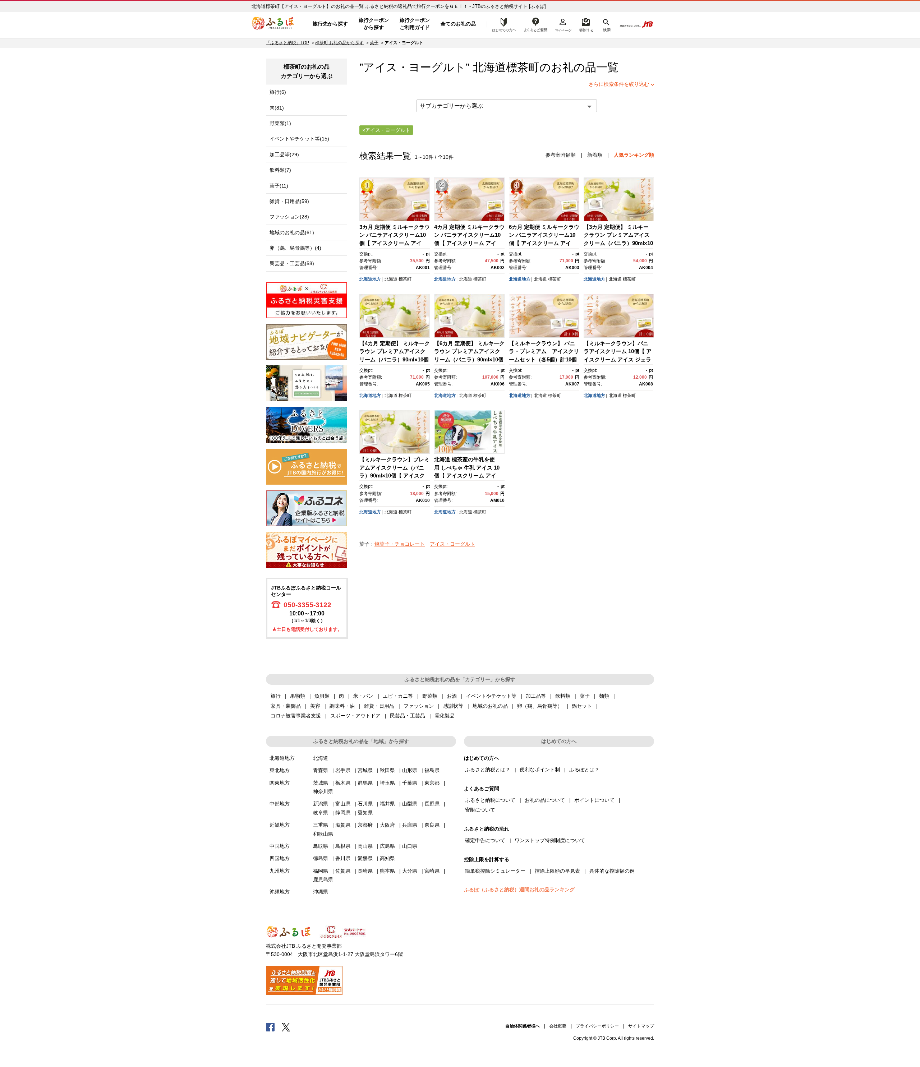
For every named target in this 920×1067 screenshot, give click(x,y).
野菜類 (429, 696)
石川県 (365, 804)
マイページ (563, 24)
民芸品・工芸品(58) (292, 263)
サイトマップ (641, 1026)
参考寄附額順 (561, 155)
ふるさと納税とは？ (487, 769)
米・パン (363, 696)
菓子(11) (279, 186)
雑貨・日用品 (379, 706)
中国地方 (280, 846)
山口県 (409, 846)
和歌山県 (323, 834)
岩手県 (342, 770)
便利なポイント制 (540, 769)
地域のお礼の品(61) (292, 232)
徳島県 (320, 858)
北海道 (391, 279)
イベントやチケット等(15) (299, 139)
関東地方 (280, 783)
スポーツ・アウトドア (355, 716)
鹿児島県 (323, 879)
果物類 (297, 696)
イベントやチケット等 (491, 696)
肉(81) (277, 108)
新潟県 (320, 804)
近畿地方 (280, 825)
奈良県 (432, 825)
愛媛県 (365, 858)
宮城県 (365, 770)
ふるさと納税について (490, 800)
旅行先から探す (330, 24)
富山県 (342, 804)
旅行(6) (278, 92)
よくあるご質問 (535, 24)
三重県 (320, 825)
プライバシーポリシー (597, 1026)
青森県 (320, 770)
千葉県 (409, 783)
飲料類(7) (280, 170)
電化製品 (444, 716)
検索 (606, 24)
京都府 (365, 825)
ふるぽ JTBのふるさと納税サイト (273, 24)
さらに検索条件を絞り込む (619, 84)
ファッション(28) (289, 217)
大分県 (409, 871)
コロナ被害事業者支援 (296, 716)
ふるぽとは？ (584, 769)
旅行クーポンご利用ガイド (415, 23)
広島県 (387, 846)
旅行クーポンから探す (374, 23)
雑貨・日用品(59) (289, 201)
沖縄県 (320, 892)
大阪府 (387, 825)
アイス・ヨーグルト (452, 544)
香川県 (342, 858)
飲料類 (562, 696)
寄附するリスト (586, 24)
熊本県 (387, 871)
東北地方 (280, 770)
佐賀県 (342, 871)
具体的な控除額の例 (612, 871)
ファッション (419, 706)
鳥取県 (320, 846)
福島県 (432, 770)
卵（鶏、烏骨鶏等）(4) (295, 248)
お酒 (452, 696)
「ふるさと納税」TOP (287, 42)
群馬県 (365, 783)
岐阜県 (320, 813)
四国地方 (280, 858)
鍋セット (582, 706)
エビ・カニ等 (398, 696)
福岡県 (320, 871)
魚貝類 (322, 696)
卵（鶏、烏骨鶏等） (539, 706)
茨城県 (320, 783)
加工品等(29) (284, 154)
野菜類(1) (280, 123)
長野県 (432, 804)
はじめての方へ (502, 24)
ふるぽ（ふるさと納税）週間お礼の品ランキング (519, 889)
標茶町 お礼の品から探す (339, 42)
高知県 (387, 858)
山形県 (409, 770)
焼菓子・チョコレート (399, 544)
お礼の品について (545, 800)
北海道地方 (370, 279)
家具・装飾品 (286, 706)
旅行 (276, 696)
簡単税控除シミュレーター (495, 871)
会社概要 (557, 1026)
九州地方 (280, 871)
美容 (315, 706)
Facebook (270, 1027)
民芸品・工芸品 (407, 716)
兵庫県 (409, 825)
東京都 (432, 783)
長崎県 (365, 871)
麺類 (604, 696)
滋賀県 (342, 825)
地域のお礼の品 (490, 706)
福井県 (387, 804)
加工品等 (536, 696)
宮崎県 (432, 871)
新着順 (594, 155)
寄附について (480, 810)
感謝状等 (453, 706)
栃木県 (342, 783)
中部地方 (280, 804)
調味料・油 (342, 706)
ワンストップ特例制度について (550, 840)
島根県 (342, 846)
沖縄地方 (280, 892)
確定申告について (485, 840)
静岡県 (342, 813)
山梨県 (409, 804)
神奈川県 (323, 791)
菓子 (374, 42)
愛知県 (365, 813)
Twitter (286, 1027)
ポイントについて (594, 800)
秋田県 (387, 770)
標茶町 (522, 67)
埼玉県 (387, 783)
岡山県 (365, 846)
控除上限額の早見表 (557, 871)
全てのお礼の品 (458, 24)
